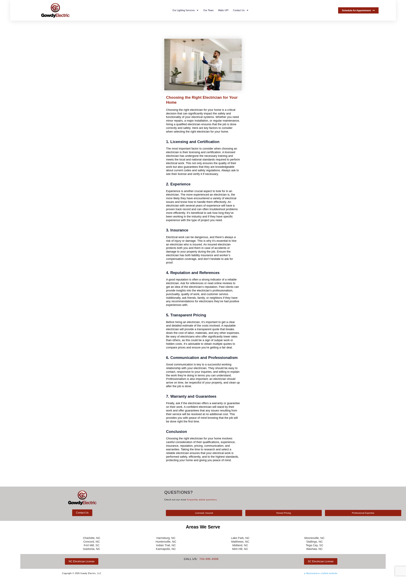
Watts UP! (223, 10)
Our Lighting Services (183, 10)
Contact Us (239, 10)
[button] (204, 513)
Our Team (208, 10)
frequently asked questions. (202, 499)
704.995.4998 (209, 559)
